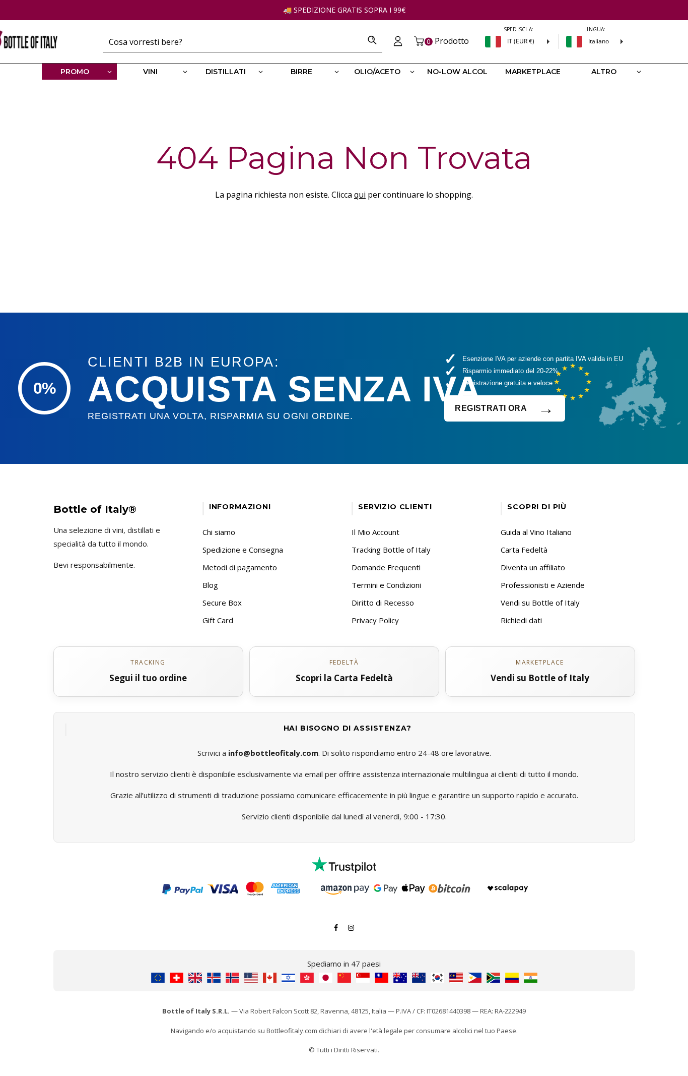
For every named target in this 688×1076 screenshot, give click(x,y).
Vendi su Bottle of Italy (540, 602)
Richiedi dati (521, 620)
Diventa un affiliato (533, 567)
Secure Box (222, 602)
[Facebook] (336, 927)
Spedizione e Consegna (242, 550)
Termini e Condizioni (386, 585)
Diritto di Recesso (383, 602)
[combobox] (232, 41)
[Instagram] (351, 927)
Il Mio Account (375, 532)
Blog (210, 585)
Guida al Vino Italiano (536, 532)
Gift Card (217, 620)
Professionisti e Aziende (543, 585)
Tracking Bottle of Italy (391, 550)
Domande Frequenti (386, 567)
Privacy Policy (375, 620)
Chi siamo (218, 532)
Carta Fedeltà (524, 550)
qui (360, 194)
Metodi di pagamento (239, 567)
